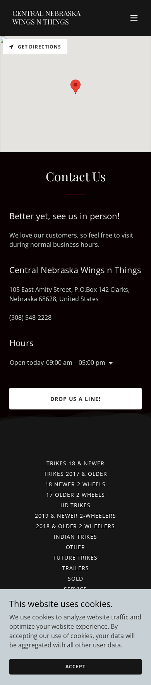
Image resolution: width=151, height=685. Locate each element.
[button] (134, 18)
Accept (75, 666)
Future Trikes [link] (75, 557)
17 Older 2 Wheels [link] (75, 494)
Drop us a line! (75, 398)
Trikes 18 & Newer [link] (75, 463)
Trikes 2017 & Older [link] (75, 473)
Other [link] (76, 547)
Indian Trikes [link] (75, 536)
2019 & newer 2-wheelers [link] (75, 515)
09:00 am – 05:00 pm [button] (75, 362)
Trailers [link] (75, 568)
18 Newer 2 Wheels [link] (75, 484)
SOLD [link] (75, 578)
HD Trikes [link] (75, 505)
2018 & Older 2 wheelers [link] (75, 526)
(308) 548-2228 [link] (30, 317)
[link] (55, 22)
